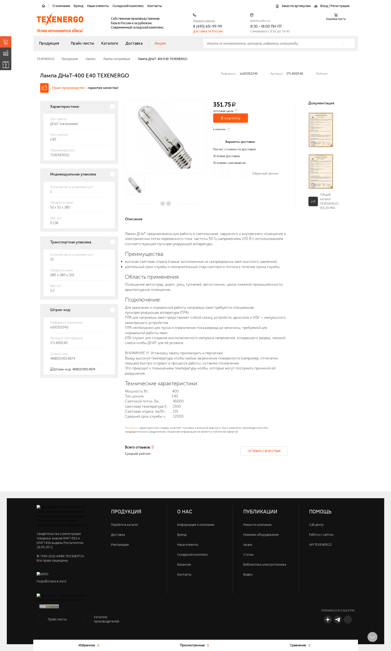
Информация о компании (195, 525)
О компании (61, 6)
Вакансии (184, 564)
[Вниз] (372, 637)
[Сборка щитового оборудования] (5, 64)
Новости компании (257, 525)
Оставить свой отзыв (264, 451)
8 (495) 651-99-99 (207, 26)
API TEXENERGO (320, 544)
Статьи (248, 554)
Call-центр (316, 525)
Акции (160, 43)
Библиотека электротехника (264, 564)
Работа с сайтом (321, 534)
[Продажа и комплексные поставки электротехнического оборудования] (5, 42)
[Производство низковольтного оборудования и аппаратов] (5, 53)
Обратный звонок (265, 173)
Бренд (78, 6)
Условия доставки (226, 156)
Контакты (155, 6)
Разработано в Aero (51, 581)
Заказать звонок (204, 20)
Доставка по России (208, 31)
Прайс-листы (82, 43)
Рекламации (120, 544)
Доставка (134, 43)
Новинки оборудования (261, 534)
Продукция (49, 43)
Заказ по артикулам (296, 6)
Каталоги (109, 43)
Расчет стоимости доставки (234, 149)
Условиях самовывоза (229, 163)
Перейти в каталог (124, 525)
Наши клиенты (98, 6)
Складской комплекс (128, 6)
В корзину (230, 117)
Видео (248, 574)
